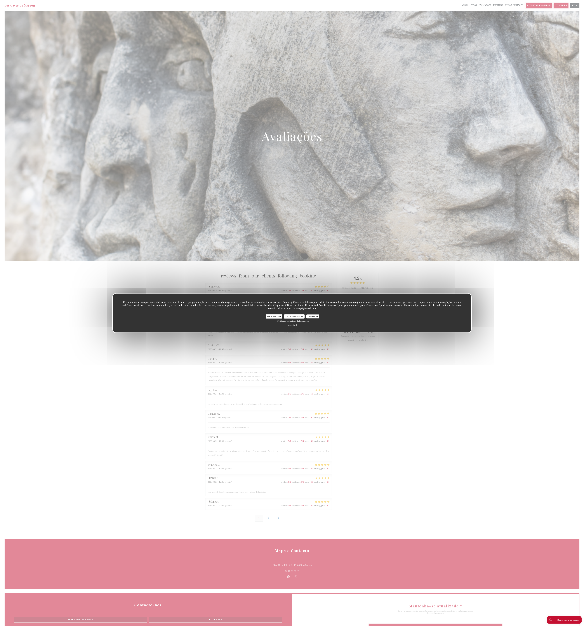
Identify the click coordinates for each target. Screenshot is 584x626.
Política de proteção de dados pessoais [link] (293, 321)
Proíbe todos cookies (294, 316)
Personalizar (313, 316)
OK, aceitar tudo (274, 316)
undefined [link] (292, 325)
